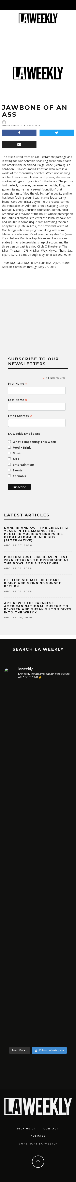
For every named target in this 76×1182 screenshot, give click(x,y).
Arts (16, 459)
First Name (17, 383)
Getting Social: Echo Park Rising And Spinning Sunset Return (32, 583)
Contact (51, 1128)
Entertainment (23, 465)
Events (18, 470)
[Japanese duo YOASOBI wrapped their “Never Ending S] (38, 825)
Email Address (20, 416)
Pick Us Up (26, 1128)
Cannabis (19, 476)
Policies (38, 1136)
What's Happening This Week (34, 442)
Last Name (17, 399)
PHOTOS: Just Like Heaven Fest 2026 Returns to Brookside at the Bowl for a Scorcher (36, 560)
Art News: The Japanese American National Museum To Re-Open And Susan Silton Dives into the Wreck (38, 607)
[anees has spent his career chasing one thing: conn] (38, 733)
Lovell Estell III (12, 125)
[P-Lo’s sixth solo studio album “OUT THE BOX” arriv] (38, 992)
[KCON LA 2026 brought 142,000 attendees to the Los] (38, 904)
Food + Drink (22, 447)
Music (17, 453)
